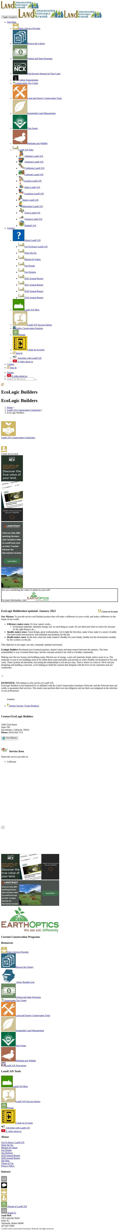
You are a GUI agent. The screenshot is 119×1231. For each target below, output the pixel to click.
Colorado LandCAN (33, 174)
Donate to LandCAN (17, 1206)
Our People (29, 266)
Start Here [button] (11, 22)
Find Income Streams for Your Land (43, 73)
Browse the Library (36, 43)
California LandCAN (34, 168)
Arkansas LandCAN (33, 162)
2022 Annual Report (33, 278)
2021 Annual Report (33, 285)
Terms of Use (7, 1163)
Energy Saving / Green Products (24, 706)
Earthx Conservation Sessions (29, 328)
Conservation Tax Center (26, 83)
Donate (22, 334)
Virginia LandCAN (33, 219)
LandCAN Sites (26, 150)
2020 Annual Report (33, 291)
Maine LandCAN (30, 200)
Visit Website (11, 738)
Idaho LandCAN (32, 187)
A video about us (25, 361)
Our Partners (30, 272)
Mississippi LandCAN (32, 206)
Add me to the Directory (18, 1193)
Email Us (11, 1213)
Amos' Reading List (25, 982)
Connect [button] (11, 228)
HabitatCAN (30, 225)
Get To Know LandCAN (36, 246)
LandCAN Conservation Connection (24, 410)
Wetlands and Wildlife (37, 143)
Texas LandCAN (32, 213)
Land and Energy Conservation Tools (44, 98)
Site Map (5, 1160)
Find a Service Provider (29, 28)
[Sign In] (2, 385)
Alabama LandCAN (33, 156)
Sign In (19, 353)
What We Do (30, 253)
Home (10, 407)
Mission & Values (32, 259)
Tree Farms (32, 128)
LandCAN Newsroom (16, 1065)
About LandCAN (32, 240)
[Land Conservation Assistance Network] (41, 17)
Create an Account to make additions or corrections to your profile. (31, 824)
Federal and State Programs (39, 58)
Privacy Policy (8, 1166)
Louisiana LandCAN (34, 193)
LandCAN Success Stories (39, 325)
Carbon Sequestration (28, 80)
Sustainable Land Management (41, 113)
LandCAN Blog (31, 310)
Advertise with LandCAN (29, 358)
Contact (10, 364)
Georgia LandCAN (33, 181)
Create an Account (35, 350)
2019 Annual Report (33, 297)
